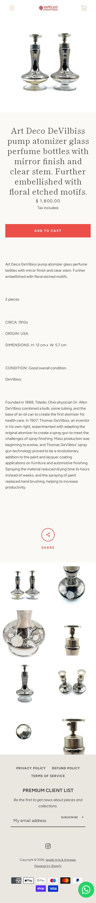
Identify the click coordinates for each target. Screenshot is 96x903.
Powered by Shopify (48, 866)
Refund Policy (66, 768)
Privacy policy (31, 768)
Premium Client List (48, 790)
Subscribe (69, 817)
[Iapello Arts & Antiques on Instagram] (48, 846)
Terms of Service (48, 776)
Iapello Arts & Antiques (61, 860)
